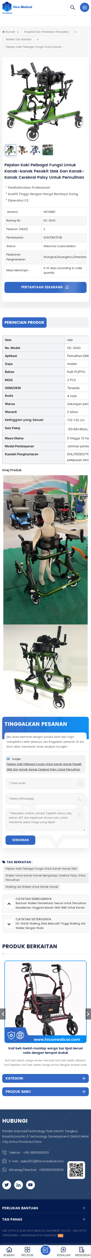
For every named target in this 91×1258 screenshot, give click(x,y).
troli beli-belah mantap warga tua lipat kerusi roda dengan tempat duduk (45, 1050)
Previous (3, 1014)
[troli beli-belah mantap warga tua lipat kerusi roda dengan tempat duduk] (45, 1002)
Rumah (10, 32)
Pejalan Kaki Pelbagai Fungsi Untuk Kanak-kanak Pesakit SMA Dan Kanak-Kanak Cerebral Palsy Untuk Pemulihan (44, 767)
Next (88, 1014)
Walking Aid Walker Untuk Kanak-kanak (32, 887)
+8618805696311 (51, 1170)
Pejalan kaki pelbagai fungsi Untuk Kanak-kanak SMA (41, 869)
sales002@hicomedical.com (42, 1161)
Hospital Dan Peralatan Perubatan (46, 32)
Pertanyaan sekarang (42, 287)
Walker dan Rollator (19, 39)
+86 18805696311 (36, 1152)
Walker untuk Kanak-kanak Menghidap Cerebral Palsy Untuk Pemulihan (45, 878)
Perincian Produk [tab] (24, 322)
